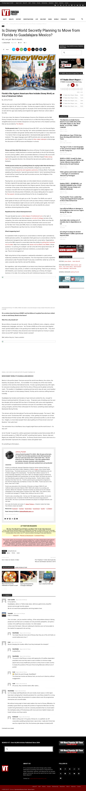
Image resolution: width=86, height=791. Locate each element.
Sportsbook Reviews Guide (21, 789)
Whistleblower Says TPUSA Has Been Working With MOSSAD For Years (71, 137)
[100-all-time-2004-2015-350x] (71, 745)
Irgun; (36, 469)
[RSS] (69, 5)
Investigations (28, 19)
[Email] (33, 49)
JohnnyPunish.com (12, 551)
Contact (66, 3)
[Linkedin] (25, 49)
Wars (50, 19)
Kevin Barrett (76, 261)
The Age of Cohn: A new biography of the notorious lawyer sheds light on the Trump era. (72, 148)
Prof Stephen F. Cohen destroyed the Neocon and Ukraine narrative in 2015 (45, 560)
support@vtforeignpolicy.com (38, 778)
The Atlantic (19, 124)
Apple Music (28, 508)
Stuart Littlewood (64, 268)
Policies (33, 3)
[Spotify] (72, 5)
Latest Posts (63, 116)
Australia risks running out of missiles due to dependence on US (70, 222)
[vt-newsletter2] (71, 281)
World (56, 19)
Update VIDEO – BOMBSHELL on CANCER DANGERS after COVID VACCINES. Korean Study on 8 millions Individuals (71, 186)
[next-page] (6, 589)
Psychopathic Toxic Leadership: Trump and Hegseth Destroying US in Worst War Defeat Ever (71, 198)
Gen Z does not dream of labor (10, 560)
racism (18, 553)
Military (43, 19)
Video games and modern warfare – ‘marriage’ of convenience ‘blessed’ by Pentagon (71, 173)
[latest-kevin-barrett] (71, 251)
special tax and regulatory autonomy (27, 170)
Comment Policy (39, 535)
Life (37, 19)
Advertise (61, 3)
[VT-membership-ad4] (71, 68)
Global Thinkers (29, 504)
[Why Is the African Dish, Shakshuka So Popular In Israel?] (10, 576)
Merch (56, 3)
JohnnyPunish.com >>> (27, 511)
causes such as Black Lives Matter (39, 244)
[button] (82, 19)
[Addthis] (14, 519)
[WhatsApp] (21, 49)
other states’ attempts (39, 139)
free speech (10, 194)
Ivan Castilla (11, 599)
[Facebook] (58, 5)
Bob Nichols (73, 268)
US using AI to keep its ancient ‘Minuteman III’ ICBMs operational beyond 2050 (71, 233)
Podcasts (64, 19)
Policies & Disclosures (26, 535)
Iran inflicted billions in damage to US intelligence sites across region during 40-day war (72, 210)
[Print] (37, 49)
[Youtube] (83, 5)
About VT (25, 3)
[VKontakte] (77, 5)
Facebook (15, 508)
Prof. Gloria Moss (68, 266)
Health (11, 19)
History (18, 19)
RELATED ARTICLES (8, 567)
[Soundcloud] (12, 519)
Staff (29, 3)
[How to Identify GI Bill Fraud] (47, 576)
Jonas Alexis (67, 261)
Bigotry (8, 553)
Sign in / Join (19, 3)
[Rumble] (66, 5)
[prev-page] (3, 589)
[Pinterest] (17, 49)
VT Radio (72, 19)
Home (3, 23)
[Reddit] (63, 5)
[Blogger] (55, 5)
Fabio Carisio (74, 265)
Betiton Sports (31, 789)
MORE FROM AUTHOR (21, 567)
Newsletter (51, 3)
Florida (13, 553)
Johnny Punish (6, 42)
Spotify (43, 508)
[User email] (17, 519)
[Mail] (60, 5)
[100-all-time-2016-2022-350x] (71, 753)
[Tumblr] (40, 49)
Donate (38, 3)
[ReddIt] (29, 49)
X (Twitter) (49, 508)
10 (25, 42)
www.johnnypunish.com (11, 514)
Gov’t (4, 19)
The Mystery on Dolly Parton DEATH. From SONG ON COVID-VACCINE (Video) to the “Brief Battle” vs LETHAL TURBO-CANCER (70, 123)
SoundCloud (36, 508)
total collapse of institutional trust (32, 216)
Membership (44, 3)
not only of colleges (37, 218)
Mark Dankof (77, 266)
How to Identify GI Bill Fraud (46, 583)
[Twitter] (74, 5)
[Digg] (44, 49)
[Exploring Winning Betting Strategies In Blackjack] (28, 576)
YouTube (21, 508)
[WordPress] (80, 5)
